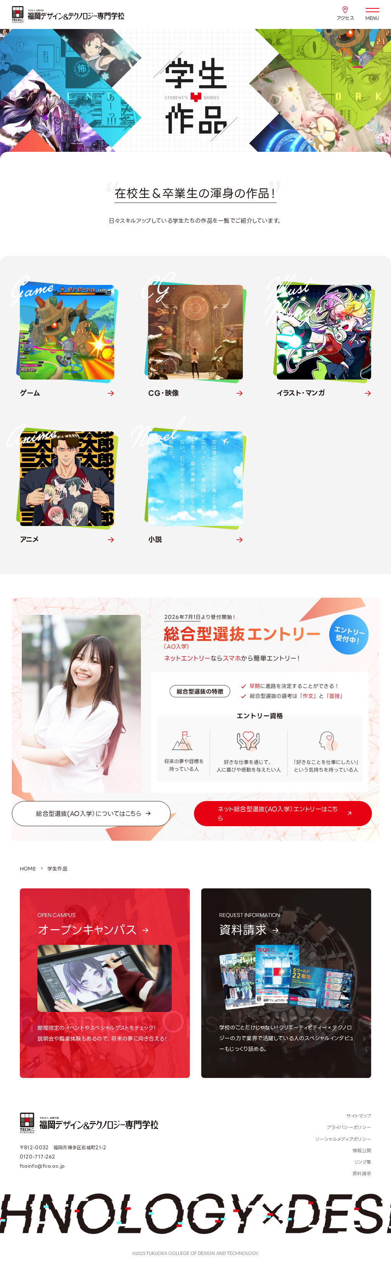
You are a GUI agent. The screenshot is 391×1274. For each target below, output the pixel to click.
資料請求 (361, 1173)
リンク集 (362, 1162)
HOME (28, 869)
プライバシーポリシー (349, 1127)
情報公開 (361, 1151)
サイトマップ (358, 1116)
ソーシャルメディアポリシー (343, 1139)
